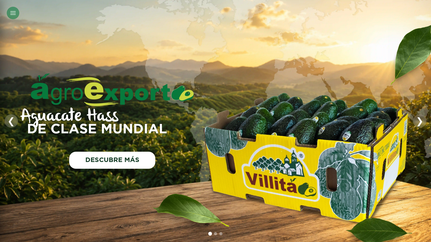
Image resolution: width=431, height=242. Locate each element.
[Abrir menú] (13, 13)
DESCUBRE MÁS (112, 160)
